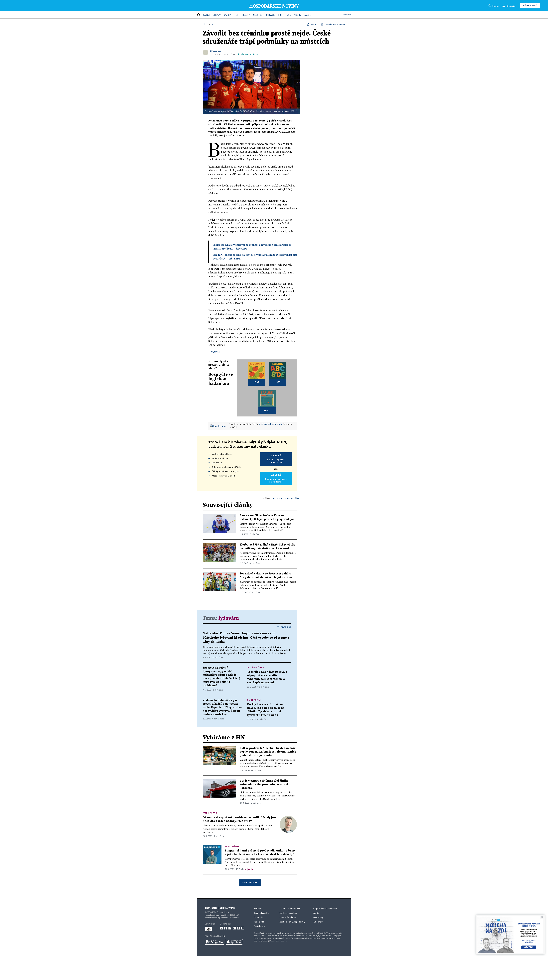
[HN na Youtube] (242, 928)
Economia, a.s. (223, 912)
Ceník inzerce (259, 926)
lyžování (228, 618)
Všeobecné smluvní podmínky (292, 922)
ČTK (292, 111)
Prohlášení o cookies (288, 913)
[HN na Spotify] (238, 928)
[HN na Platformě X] (221, 928)
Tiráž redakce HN (261, 913)
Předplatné (530, 5)
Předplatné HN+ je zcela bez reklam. (285, 498)
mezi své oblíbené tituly (270, 424)
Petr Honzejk (210, 813)
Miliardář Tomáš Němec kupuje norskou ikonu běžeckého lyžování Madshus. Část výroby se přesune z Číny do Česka (246, 637)
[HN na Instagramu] (229, 928)
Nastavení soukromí (287, 918)
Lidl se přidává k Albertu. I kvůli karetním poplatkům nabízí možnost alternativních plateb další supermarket (268, 752)
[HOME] (198, 15)
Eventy (316, 913)
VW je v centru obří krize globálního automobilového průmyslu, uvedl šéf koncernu (264, 784)
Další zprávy (249, 882)
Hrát (256, 382)
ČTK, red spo (215, 51)
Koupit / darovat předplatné (325, 909)
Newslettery (318, 918)
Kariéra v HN (259, 922)
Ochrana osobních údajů (289, 909)
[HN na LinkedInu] (234, 928)
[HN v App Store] (234, 942)
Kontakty (258, 909)
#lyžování (215, 351)
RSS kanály (318, 922)
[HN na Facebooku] (225, 928)
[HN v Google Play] (214, 942)
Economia (258, 918)
